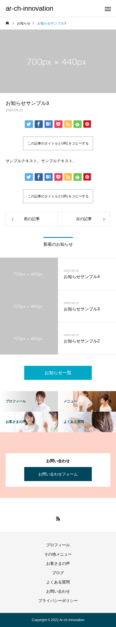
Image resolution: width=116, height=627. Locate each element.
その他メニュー (58, 554)
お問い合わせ (58, 591)
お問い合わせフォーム (58, 474)
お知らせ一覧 (58, 372)
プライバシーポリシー (58, 600)
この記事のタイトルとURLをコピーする (58, 143)
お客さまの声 (58, 563)
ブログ (58, 572)
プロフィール (58, 545)
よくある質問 (58, 582)
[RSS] (58, 518)
